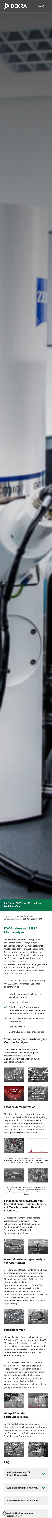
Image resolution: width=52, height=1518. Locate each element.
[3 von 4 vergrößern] (20, 1089)
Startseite (8, 916)
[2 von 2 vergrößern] (44, 1141)
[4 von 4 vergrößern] (44, 1089)
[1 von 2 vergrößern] (20, 1141)
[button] (4, 1513)
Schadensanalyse (11, 919)
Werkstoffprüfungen (25, 916)
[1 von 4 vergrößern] (20, 1071)
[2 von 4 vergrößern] (44, 1071)
